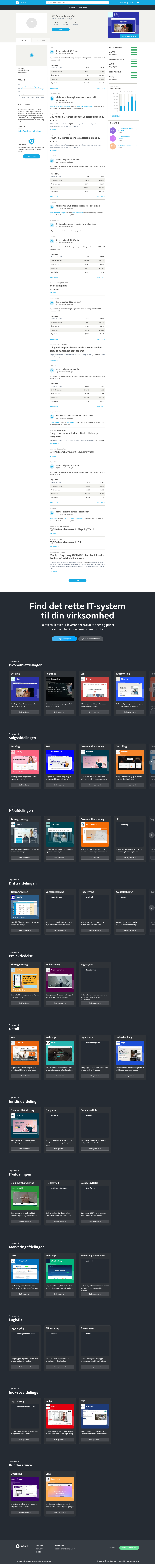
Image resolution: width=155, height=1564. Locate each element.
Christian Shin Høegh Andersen (60, 106)
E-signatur (51, 1110)
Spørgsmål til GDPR (133, 1561)
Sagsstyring (87, 965)
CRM (13, 1256)
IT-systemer (83, 7)
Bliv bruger (123, 2)
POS (48, 746)
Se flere (77, 580)
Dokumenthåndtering (92, 746)
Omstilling (121, 746)
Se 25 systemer (129, 785)
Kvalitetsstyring (124, 892)
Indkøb (49, 1401)
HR (117, 819)
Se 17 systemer (24, 857)
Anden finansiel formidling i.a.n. (29, 131)
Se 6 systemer (129, 712)
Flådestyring (87, 892)
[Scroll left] (3, 693)
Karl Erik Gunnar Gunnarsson (73, 518)
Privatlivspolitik (111, 1561)
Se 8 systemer (129, 930)
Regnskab (41, 40)
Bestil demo (32, 156)
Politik (38, 1552)
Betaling (15, 674)
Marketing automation (93, 1256)
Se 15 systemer (59, 785)
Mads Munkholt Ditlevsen (85, 106)
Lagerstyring (87, 1037)
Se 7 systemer (59, 930)
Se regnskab (54, 88)
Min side (72, 7)
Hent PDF (100, 88)
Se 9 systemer (129, 857)
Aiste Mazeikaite (77, 212)
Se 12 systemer (24, 712)
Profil (23, 40)
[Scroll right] (151, 693)
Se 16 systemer (94, 785)
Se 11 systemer (24, 1294)
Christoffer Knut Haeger (57, 212)
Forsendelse (87, 1328)
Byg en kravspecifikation (90, 638)
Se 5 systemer (59, 1148)
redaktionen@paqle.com (65, 1549)
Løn (83, 674)
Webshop (51, 1037)
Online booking (124, 1037)
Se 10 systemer (59, 1221)
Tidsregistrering (19, 819)
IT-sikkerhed (52, 1183)
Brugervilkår (121, 1561)
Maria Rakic (71, 422)
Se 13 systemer (94, 712)
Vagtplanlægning (55, 892)
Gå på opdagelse (64, 638)
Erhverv (39, 1549)
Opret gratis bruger (129, 1548)
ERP (83, 1401)
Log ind (131, 2)
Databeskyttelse (89, 1110)
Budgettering (123, 674)
